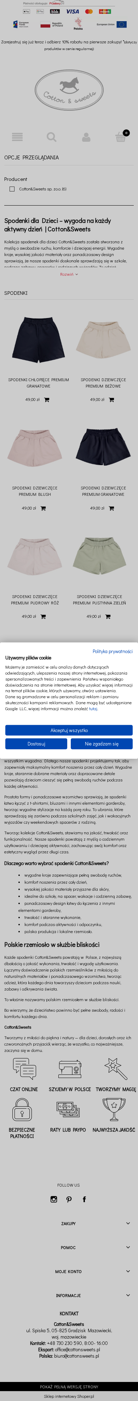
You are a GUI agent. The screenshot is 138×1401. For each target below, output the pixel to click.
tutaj (93, 708)
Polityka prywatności (113, 651)
